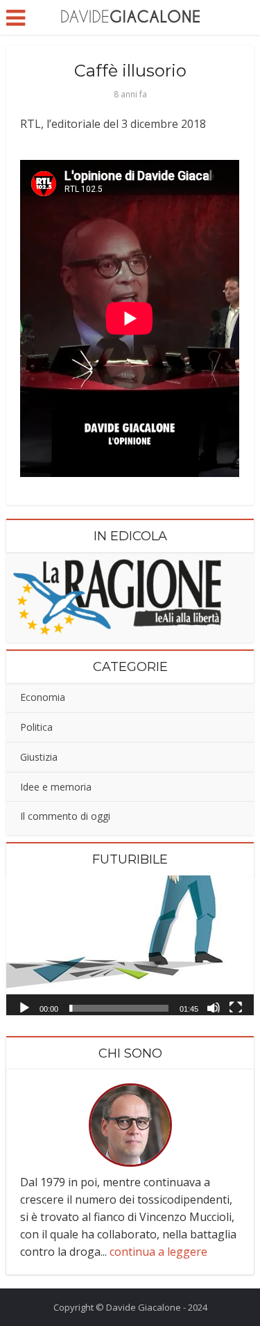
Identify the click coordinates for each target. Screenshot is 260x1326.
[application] (129, 944)
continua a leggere (158, 1251)
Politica (36, 727)
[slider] (118, 1008)
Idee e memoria (56, 786)
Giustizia (39, 756)
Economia (42, 697)
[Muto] (213, 1006)
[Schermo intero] (236, 1006)
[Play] (24, 1006)
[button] (130, 945)
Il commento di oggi (65, 816)
